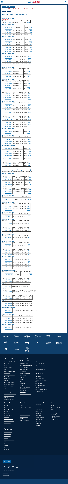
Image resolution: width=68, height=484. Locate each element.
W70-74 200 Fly (8, 85)
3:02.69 (29, 193)
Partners (6, 380)
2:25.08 (29, 215)
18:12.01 (30, 42)
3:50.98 (30, 49)
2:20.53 (30, 272)
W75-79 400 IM (8, 22)
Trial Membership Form (40, 365)
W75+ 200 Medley (8, 181)
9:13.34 (28, 22)
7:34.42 (29, 126)
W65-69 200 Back (8, 141)
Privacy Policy (6, 475)
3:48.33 (28, 75)
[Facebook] (5, 466)
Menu (2, 2)
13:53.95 (29, 150)
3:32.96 (29, 59)
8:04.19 (30, 51)
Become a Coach (7, 407)
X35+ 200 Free (8, 317)
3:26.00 (28, 83)
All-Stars (21, 385)
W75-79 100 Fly (8, 46)
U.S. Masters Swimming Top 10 (19, 8)
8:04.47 (28, 76)
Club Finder (37, 407)
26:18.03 (29, 105)
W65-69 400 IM (8, 133)
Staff (5, 369)
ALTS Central (22, 405)
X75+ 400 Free (8, 208)
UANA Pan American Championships (24, 391)
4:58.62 (30, 47)
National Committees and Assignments (9, 372)
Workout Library (38, 411)
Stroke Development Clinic (25, 394)
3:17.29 (29, 267)
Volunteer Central (8, 432)
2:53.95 (29, 223)
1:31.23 (28, 163)
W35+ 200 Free (8, 296)
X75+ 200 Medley (8, 182)
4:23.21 (28, 206)
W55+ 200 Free (8, 259)
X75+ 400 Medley (8, 184)
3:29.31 (29, 110)
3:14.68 (28, 165)
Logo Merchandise (8, 388)
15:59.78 (29, 104)
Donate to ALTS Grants (9, 390)
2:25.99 (29, 221)
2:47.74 (29, 216)
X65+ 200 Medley (8, 266)
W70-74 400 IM (8, 88)
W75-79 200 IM (8, 32)
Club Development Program (41, 389)
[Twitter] (12, 466)
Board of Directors (8, 367)
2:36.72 (29, 279)
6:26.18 (29, 238)
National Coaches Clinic (9, 409)
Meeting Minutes (54, 419)
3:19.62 (29, 182)
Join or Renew (38, 361)
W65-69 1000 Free (8, 138)
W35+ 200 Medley (8, 291)
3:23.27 (29, 254)
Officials (6, 442)
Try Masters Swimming (9, 399)
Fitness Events (23, 371)
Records (21, 379)
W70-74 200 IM (8, 87)
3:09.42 (29, 56)
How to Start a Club (39, 378)
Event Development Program (26, 365)
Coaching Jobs (7, 423)
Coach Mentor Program (9, 421)
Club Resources (38, 383)
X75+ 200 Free (8, 179)
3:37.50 (29, 155)
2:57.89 (29, 281)
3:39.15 (28, 87)
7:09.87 (29, 143)
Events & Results (8, 8)
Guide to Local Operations (9, 443)
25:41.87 (29, 139)
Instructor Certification (24, 420)
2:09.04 (29, 259)
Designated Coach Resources (8, 416)
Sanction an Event (23, 367)
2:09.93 (29, 262)
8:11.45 (29, 158)
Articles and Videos (39, 419)
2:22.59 (29, 228)
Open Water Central (24, 369)
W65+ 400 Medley (8, 238)
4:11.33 (29, 109)
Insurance (37, 387)
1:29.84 (28, 131)
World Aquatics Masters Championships (25, 388)
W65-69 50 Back (8, 151)
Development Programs (9, 365)
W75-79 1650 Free (8, 27)
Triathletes (37, 425)
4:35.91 (28, 73)
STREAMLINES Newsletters (10, 394)
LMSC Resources (8, 445)
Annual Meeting (7, 434)
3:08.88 (29, 199)
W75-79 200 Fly (8, 30)
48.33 (30, 151)
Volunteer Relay (7, 436)
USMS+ (37, 367)
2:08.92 (29, 250)
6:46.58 (29, 148)
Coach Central (7, 405)
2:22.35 (29, 237)
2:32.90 (29, 198)
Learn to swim (38, 423)
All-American (22, 383)
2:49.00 (29, 179)
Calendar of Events (24, 363)
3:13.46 (29, 181)
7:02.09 (29, 184)
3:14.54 (29, 141)
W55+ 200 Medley (8, 261)
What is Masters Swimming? (10, 361)
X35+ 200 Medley (8, 303)
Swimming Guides (39, 409)
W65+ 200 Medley (8, 216)
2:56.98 (30, 274)
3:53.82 (29, 63)
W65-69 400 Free (8, 148)
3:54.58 (30, 32)
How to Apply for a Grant (25, 415)
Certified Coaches (8, 413)
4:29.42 (28, 85)
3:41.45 (30, 29)
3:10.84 (30, 39)
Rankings (22, 377)
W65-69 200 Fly (8, 156)
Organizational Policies (56, 407)
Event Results (23, 375)
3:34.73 (30, 44)
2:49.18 (29, 264)
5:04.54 (29, 61)
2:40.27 (29, 245)
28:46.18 (30, 27)
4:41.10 (29, 156)
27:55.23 (29, 93)
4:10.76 (29, 95)
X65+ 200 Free (8, 250)
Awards (5, 447)
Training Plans (38, 413)
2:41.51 (29, 189)
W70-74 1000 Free (8, 104)
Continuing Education (8, 419)
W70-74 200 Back (8, 83)
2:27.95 (28, 204)
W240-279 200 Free (9, 272)
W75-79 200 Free (8, 39)
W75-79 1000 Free (8, 42)
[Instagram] (8, 466)
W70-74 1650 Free (8, 93)
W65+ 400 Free (8, 230)
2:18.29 (29, 244)
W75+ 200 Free (8, 177)
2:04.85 (30, 46)
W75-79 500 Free (8, 40)
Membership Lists (39, 391)
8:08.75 (28, 69)
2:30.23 (29, 266)
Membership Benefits (39, 363)
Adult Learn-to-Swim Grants (26, 413)
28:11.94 (29, 58)
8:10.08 (30, 40)
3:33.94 (29, 97)
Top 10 (21, 381)
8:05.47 (29, 64)
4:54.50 (30, 30)
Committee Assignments (9, 440)
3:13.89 (29, 191)
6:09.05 (29, 230)
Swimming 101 (38, 421)
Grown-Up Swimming (8, 386)
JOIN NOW (7, 462)
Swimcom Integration (39, 417)
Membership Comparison (40, 369)
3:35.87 (29, 232)
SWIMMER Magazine (8, 392)
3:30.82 (29, 124)
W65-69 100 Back (8, 131)
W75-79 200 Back (8, 29)
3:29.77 (29, 121)
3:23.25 (29, 107)
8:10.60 (28, 81)
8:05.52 (29, 117)
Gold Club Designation (40, 385)
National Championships (25, 373)
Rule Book (53, 405)
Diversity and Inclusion (9, 382)
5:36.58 (28, 208)
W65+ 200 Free (8, 215)
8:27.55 (30, 34)
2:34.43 (29, 261)
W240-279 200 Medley (9, 274)
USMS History (7, 378)
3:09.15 (28, 210)
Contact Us (5, 473)
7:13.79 (28, 133)
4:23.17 (29, 122)
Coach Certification (8, 411)
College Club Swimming (9, 384)
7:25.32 (29, 112)
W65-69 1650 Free (8, 139)
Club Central (38, 376)
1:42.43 (29, 153)
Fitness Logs (38, 415)
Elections (6, 438)
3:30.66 (28, 71)
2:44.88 (29, 177)
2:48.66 (29, 252)
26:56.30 (29, 119)
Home (3, 8)
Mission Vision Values (8, 363)
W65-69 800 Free (8, 150)
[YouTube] (17, 466)
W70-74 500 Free (8, 81)
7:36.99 (28, 88)
